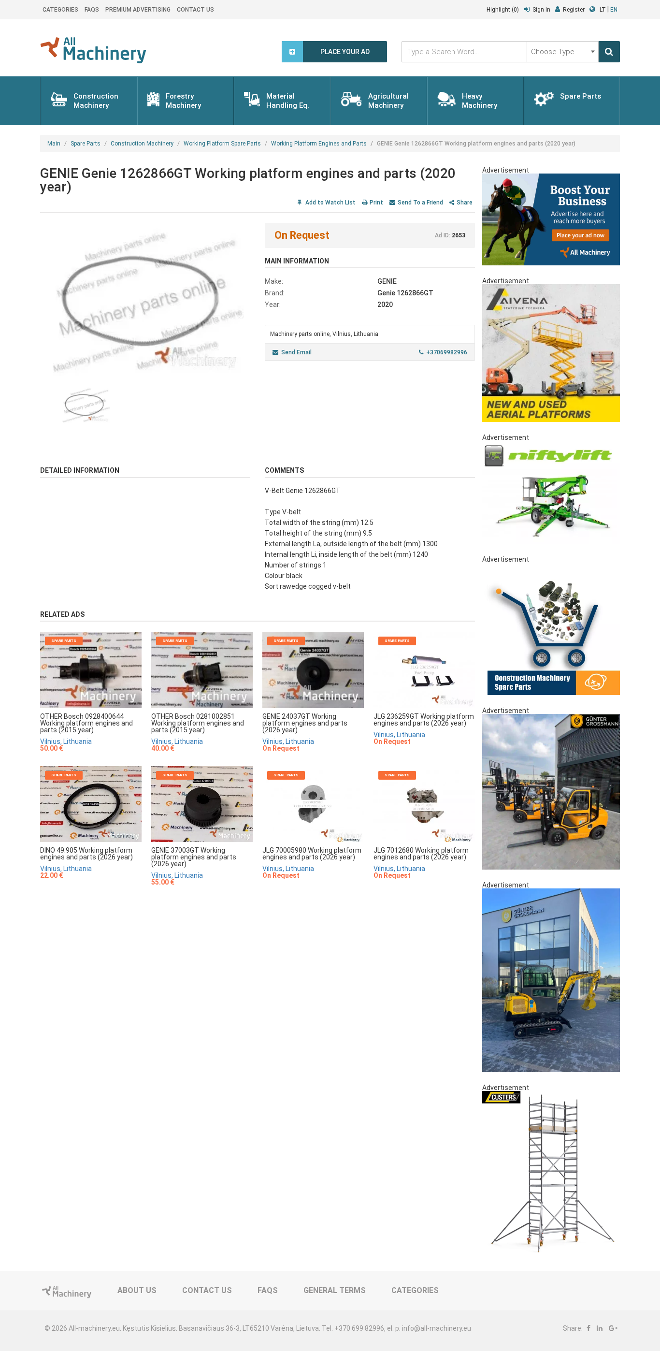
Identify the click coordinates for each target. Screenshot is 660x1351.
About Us (137, 1290)
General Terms (334, 1290)
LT (603, 9)
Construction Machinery (142, 143)
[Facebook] (588, 1328)
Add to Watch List (330, 202)
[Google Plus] (613, 1328)
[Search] (609, 51)
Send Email (296, 352)
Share (465, 202)
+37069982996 (446, 352)
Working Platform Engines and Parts (319, 143)
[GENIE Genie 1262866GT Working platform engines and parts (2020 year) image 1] (145, 299)
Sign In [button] (541, 9)
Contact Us (195, 9)
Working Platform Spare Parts (222, 143)
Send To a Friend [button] (420, 202)
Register (574, 9)
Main (53, 143)
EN (613, 9)
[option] (145, 299)
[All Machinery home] (93, 50)
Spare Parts (85, 143)
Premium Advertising (138, 9)
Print (376, 202)
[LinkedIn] (599, 1328)
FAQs (92, 9)
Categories (60, 9)
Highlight (503, 9)
